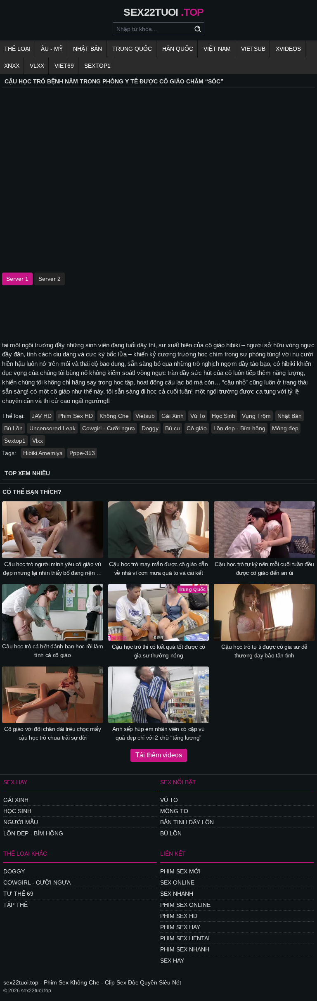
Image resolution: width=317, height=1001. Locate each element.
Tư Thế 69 (18, 893)
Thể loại (17, 48)
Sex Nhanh (176, 893)
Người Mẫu (20, 822)
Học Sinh (223, 416)
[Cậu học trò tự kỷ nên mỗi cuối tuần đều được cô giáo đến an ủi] (264, 529)
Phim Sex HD (75, 416)
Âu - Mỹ (52, 48)
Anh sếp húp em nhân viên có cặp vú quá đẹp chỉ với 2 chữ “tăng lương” (158, 733)
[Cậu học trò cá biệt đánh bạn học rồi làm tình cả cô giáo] (52, 612)
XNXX (11, 65)
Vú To (197, 416)
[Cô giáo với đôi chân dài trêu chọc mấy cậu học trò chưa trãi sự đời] (52, 695)
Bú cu (172, 428)
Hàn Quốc (177, 48)
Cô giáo (197, 428)
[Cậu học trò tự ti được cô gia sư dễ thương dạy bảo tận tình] (264, 612)
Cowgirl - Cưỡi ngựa (108, 428)
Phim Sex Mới (180, 871)
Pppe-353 (82, 453)
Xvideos (288, 48)
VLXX (37, 65)
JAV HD (42, 416)
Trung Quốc (132, 48)
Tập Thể (15, 904)
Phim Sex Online (185, 904)
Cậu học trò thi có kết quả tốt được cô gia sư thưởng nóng (158, 651)
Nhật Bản (87, 48)
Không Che (114, 416)
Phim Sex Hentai (185, 938)
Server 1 (17, 278)
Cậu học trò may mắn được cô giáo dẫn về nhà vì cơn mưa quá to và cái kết (158, 568)
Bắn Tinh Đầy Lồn (187, 822)
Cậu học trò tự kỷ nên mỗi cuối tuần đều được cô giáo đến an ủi (264, 568)
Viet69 (64, 65)
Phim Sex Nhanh (184, 949)
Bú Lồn (13, 428)
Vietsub (253, 48)
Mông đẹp (285, 428)
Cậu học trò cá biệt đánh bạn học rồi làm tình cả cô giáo (52, 650)
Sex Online (177, 882)
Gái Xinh (172, 416)
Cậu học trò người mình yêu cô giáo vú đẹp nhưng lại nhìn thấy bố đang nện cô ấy (52, 569)
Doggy (150, 428)
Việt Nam (217, 48)
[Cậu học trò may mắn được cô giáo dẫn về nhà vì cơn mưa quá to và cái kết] (158, 529)
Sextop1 (97, 65)
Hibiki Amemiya (43, 453)
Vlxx (37, 440)
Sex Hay (172, 960)
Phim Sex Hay (180, 927)
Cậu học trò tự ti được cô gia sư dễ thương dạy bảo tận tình (264, 651)
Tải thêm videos (158, 755)
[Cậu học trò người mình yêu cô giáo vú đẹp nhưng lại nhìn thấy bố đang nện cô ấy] (52, 529)
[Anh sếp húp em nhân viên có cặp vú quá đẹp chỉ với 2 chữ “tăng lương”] (158, 695)
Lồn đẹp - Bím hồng (239, 428)
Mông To (174, 811)
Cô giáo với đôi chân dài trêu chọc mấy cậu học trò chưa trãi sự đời (52, 733)
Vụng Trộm (256, 416)
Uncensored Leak (52, 428)
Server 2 (49, 278)
